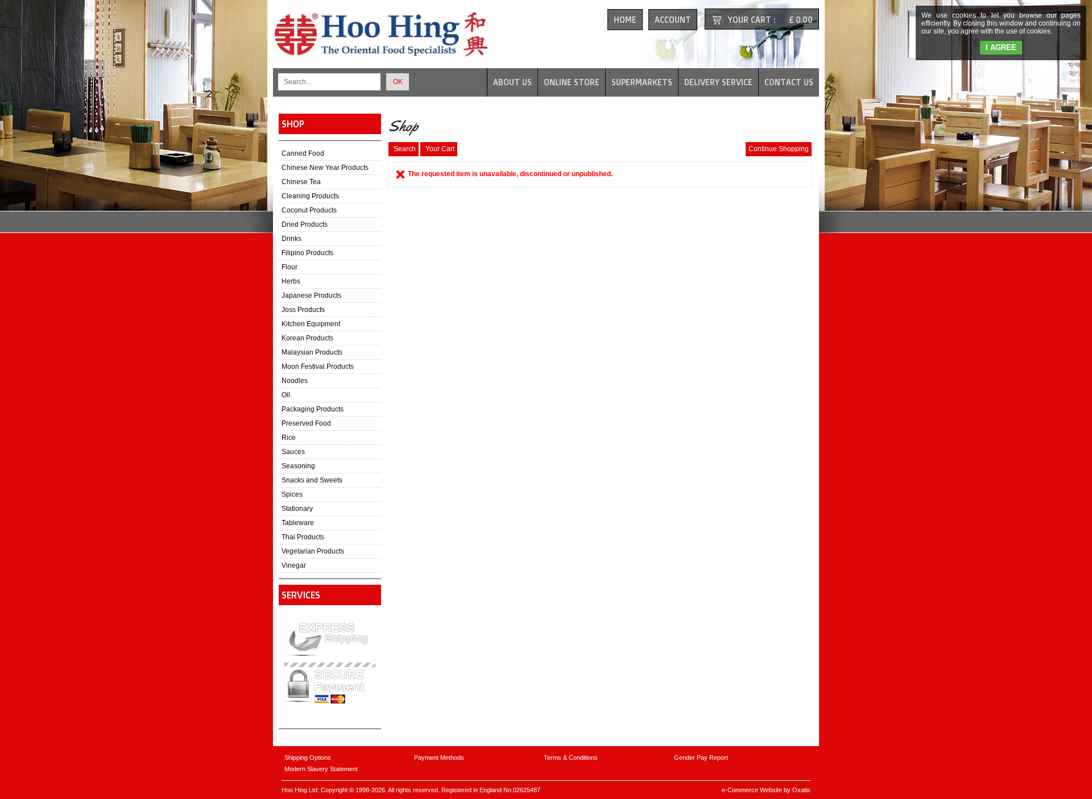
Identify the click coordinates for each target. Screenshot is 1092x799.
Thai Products (303, 537)
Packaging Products (313, 409)
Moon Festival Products (318, 367)
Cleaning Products (310, 196)
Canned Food (303, 153)
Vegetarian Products (313, 551)
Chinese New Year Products (325, 168)
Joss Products (303, 310)
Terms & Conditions (571, 757)
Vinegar (294, 565)
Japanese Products (311, 295)
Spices (292, 494)
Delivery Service (718, 82)
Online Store (571, 82)
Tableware (298, 523)
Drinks (291, 239)
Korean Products (307, 338)
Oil (286, 395)
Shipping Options (307, 757)
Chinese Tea (301, 182)
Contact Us (788, 82)
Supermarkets (641, 82)
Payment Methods (439, 757)
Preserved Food (306, 423)
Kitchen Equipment (311, 324)
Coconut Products (309, 210)
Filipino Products (307, 253)
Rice (289, 438)
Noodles (295, 381)
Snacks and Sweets (312, 480)
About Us (512, 82)
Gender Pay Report (701, 757)
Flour (289, 267)
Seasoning (298, 466)
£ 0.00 (801, 19)
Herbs (291, 281)
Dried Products (305, 224)
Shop (293, 124)
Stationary (297, 509)
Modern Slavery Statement (321, 768)
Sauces (293, 452)
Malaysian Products (312, 352)
